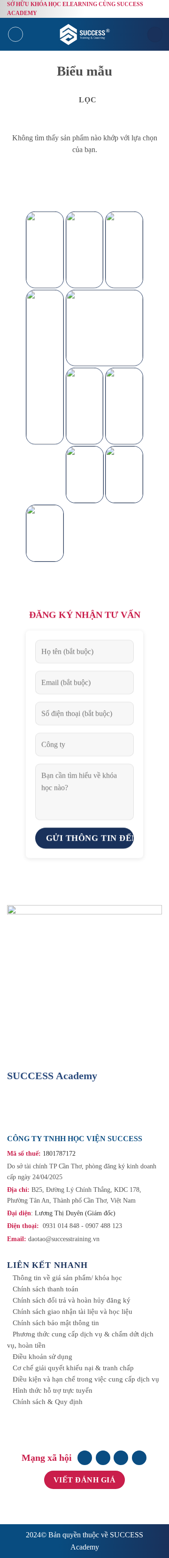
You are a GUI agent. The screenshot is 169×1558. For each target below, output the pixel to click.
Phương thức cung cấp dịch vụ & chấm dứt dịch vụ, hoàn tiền (80, 1339)
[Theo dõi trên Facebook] (85, 1458)
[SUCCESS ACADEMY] (85, 34)
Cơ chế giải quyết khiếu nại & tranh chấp (73, 1368)
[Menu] (15, 34)
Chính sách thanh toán (45, 1289)
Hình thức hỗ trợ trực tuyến (52, 1390)
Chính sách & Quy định (48, 1401)
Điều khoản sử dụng (42, 1356)
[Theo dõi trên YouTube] (139, 1458)
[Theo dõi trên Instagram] (103, 1458)
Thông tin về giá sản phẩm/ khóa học (67, 1278)
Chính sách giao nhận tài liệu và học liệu (72, 1311)
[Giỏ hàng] (154, 34)
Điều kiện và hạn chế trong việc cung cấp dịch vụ (86, 1379)
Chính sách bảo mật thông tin (56, 1323)
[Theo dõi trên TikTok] (121, 1458)
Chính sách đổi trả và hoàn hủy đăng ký (72, 1300)
